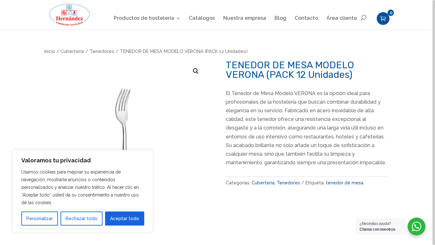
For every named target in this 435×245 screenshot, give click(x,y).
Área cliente (341, 18)
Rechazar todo (81, 218)
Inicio (49, 51)
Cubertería (72, 51)
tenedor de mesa (344, 182)
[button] (196, 71)
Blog (280, 18)
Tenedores (101, 51)
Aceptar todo (124, 218)
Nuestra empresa (244, 18)
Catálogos (202, 18)
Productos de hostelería (144, 18)
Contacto (306, 18)
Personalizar (39, 218)
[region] (217, 122)
